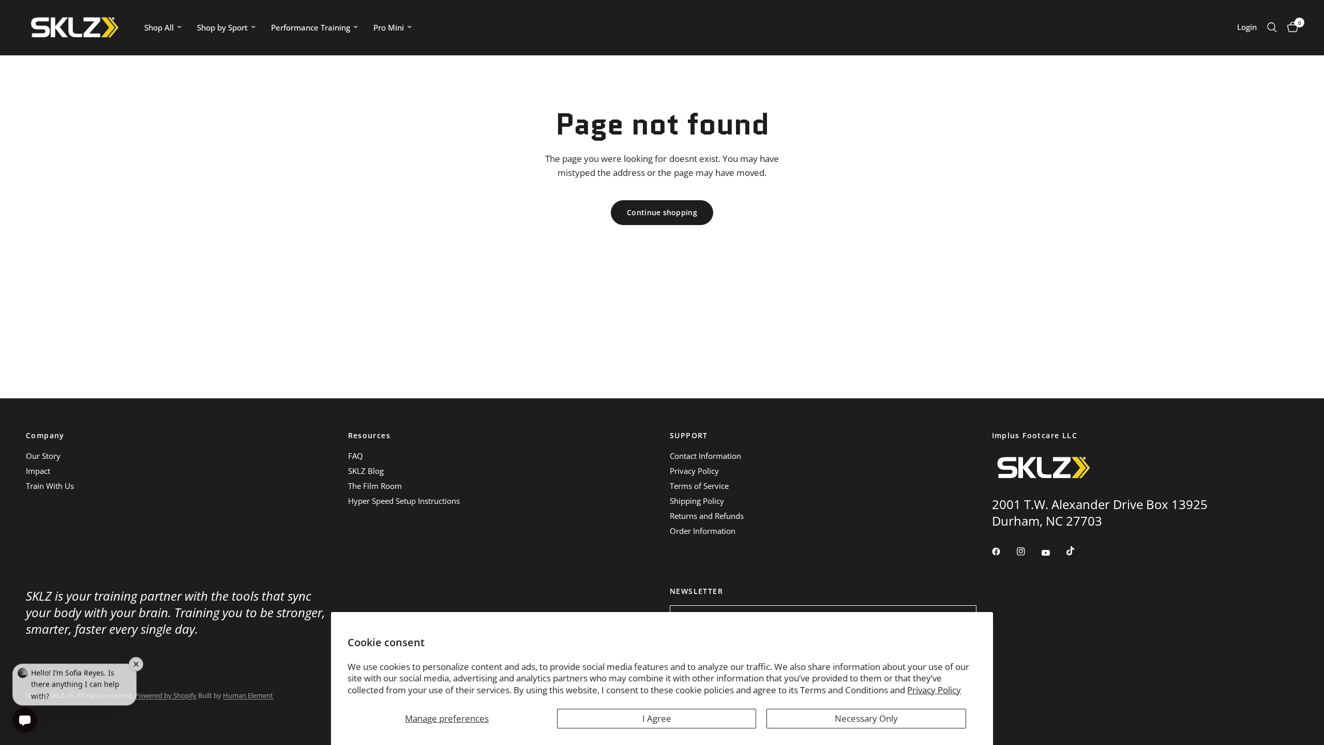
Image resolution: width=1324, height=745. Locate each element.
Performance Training (310, 27)
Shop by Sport (222, 27)
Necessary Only (866, 718)
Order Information (702, 531)
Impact (38, 471)
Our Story (43, 456)
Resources (369, 435)
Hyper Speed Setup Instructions (404, 501)
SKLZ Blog (366, 471)
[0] (1290, 27)
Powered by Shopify (166, 695)
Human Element (248, 695)
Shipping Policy (697, 501)
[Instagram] (1028, 551)
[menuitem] (163, 27)
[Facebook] (1003, 551)
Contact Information (705, 456)
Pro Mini (388, 27)
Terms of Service (699, 486)
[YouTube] (1053, 553)
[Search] (1272, 27)
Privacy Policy (934, 690)
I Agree (656, 718)
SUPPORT (689, 435)
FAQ (355, 456)
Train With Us (50, 486)
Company (45, 435)
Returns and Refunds (707, 516)
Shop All (159, 27)
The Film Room (375, 486)
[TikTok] (1077, 551)
